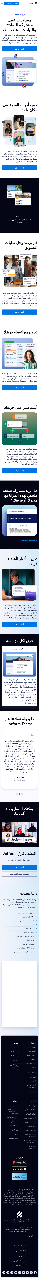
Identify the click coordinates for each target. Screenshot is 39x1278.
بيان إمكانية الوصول (19, 1261)
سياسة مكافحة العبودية (19, 1266)
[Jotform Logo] (36, 3)
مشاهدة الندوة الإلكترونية (19, 874)
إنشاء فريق (19, 49)
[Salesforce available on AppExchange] (19, 1176)
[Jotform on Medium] (23, 1272)
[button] (34, 649)
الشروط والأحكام (20, 1245)
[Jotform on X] (31, 1272)
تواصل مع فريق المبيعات (11, 3)
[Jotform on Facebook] (35, 1272)
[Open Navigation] (2, 3)
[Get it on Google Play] (19, 1162)
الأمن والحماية (19, 1256)
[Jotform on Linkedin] (27, 1272)
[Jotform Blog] (19, 1272)
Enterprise (30, 3)
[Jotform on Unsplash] (3, 1272)
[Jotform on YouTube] (11, 1272)
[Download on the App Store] (19, 1168)
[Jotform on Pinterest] (15, 1272)
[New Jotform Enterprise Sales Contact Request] (19, 994)
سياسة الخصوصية (19, 1250)
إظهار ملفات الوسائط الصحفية (19, 860)
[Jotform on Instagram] (7, 1272)
